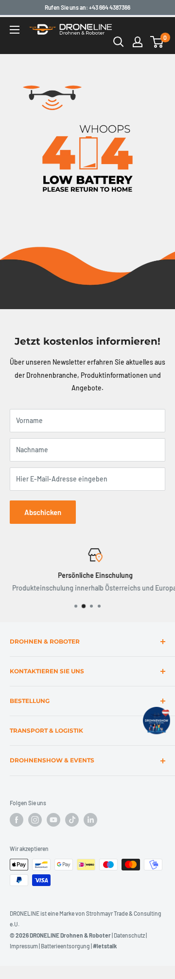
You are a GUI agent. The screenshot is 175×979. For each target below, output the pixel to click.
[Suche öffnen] (118, 42)
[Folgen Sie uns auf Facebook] (16, 820)
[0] (157, 42)
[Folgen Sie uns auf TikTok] (72, 820)
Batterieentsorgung (65, 945)
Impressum (24, 945)
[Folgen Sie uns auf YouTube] (53, 820)
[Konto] (137, 42)
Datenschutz (129, 935)
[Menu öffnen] (14, 30)
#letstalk (105, 945)
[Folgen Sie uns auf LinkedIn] (90, 820)
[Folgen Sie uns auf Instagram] (35, 820)
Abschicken (42, 512)
